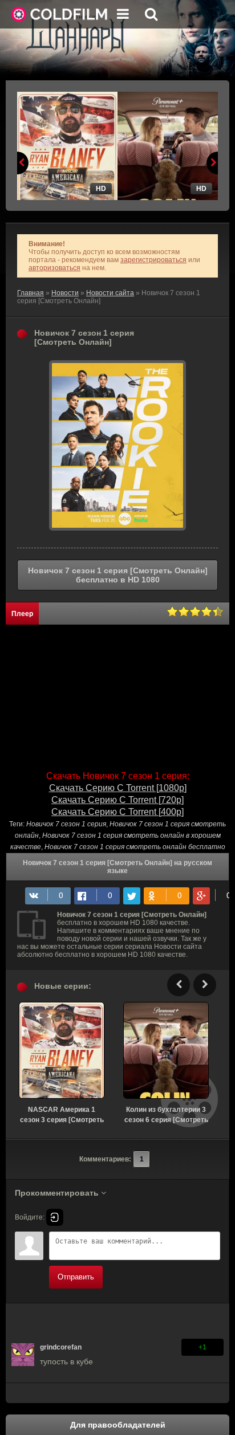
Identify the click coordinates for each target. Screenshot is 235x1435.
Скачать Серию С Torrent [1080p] (118, 788)
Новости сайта (110, 293)
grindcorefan (61, 1347)
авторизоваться (54, 268)
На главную (59, 14)
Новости (65, 293)
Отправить (76, 1277)
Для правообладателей (117, 1424)
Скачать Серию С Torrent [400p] (117, 812)
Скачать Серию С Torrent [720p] (117, 800)
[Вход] (54, 1217)
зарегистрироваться (153, 260)
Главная (30, 293)
